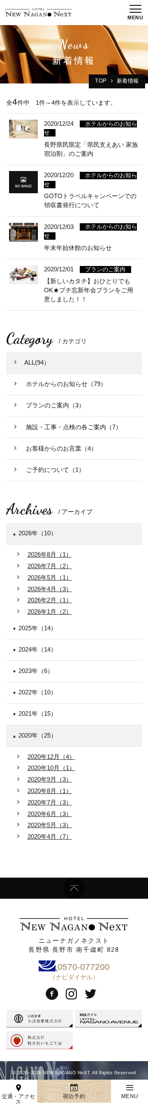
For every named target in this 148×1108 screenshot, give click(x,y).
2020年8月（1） (50, 791)
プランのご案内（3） (54, 405)
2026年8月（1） (50, 554)
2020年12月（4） (51, 757)
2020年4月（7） (50, 836)
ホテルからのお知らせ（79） (65, 384)
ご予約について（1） (54, 470)
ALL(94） (37, 362)
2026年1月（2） (50, 611)
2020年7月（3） (50, 802)
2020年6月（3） (50, 814)
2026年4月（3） (50, 589)
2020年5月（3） (50, 825)
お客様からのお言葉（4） (60, 448)
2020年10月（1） (51, 768)
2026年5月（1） (50, 577)
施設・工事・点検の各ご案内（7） (73, 427)
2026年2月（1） (50, 600)
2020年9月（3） (50, 779)
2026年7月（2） (50, 566)
